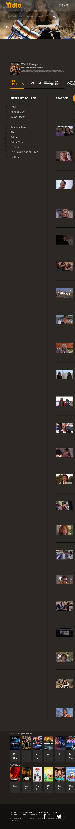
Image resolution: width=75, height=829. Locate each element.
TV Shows (13, 27)
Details (36, 83)
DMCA (15, 820)
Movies (31, 27)
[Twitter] (59, 816)
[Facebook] (44, 816)
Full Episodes (17, 82)
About (34, 814)
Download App (18, 814)
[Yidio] (14, 5)
